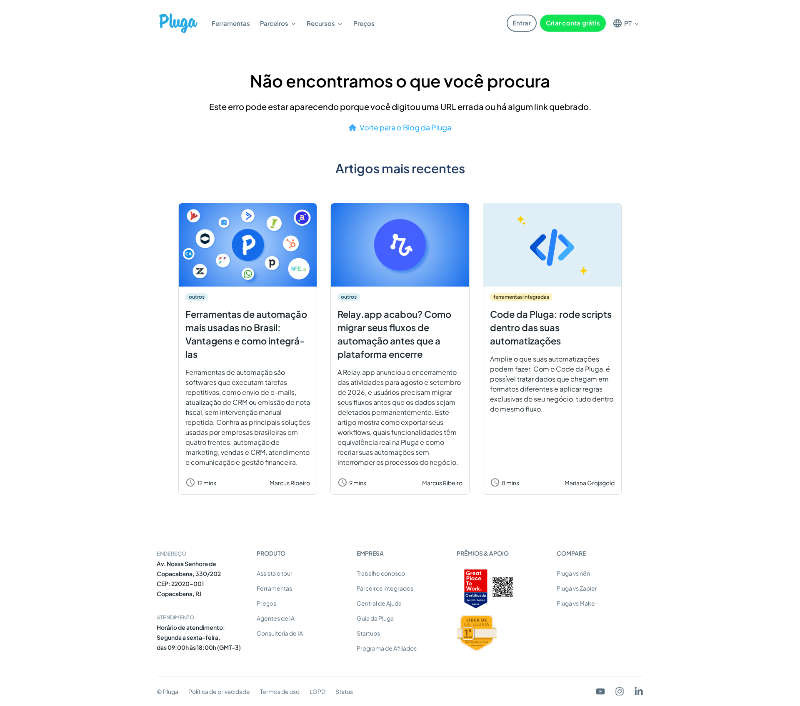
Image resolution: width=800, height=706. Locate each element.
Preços (364, 23)
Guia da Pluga (375, 618)
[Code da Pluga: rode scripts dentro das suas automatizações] (552, 245)
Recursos (321, 23)
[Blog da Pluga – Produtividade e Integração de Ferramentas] (178, 23)
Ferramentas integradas (521, 297)
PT (628, 23)
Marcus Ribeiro (290, 482)
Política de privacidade (219, 691)
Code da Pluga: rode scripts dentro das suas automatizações (551, 327)
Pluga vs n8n (573, 573)
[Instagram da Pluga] (619, 691)
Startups (368, 633)
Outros (197, 297)
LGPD (317, 691)
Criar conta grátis (573, 23)
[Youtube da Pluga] (600, 691)
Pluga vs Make (576, 603)
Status (344, 691)
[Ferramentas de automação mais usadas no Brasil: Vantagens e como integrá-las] (248, 245)
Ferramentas (231, 23)
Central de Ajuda (379, 603)
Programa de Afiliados (387, 648)
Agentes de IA (276, 618)
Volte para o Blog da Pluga (405, 127)
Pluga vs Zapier (577, 588)
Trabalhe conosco (381, 573)
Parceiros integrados (385, 588)
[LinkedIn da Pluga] (638, 691)
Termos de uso (280, 691)
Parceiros (274, 23)
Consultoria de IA (280, 633)
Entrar (521, 23)
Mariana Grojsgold (590, 482)
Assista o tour (274, 573)
